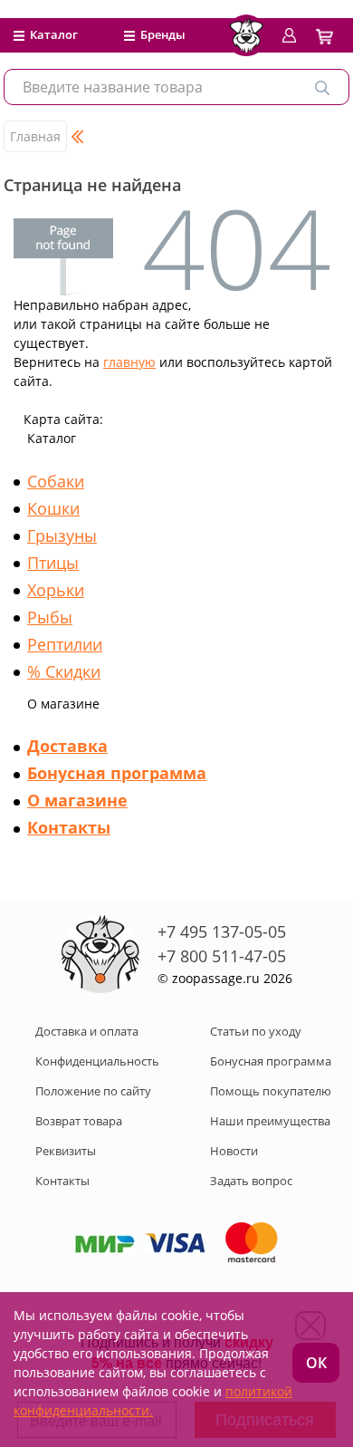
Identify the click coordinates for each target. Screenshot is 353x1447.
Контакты (68, 827)
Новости (234, 1151)
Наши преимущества (270, 1121)
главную (129, 362)
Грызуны (62, 535)
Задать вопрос (251, 1180)
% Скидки (63, 671)
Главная (35, 136)
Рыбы (49, 617)
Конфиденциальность (97, 1061)
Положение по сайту (93, 1091)
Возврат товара (78, 1121)
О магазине (77, 800)
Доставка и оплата (86, 1031)
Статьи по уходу (255, 1031)
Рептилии (64, 644)
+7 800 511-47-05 (221, 956)
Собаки (55, 481)
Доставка (67, 746)
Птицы (53, 563)
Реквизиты (65, 1151)
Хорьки (55, 590)
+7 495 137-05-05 (221, 931)
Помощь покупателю (270, 1091)
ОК (316, 1363)
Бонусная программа (116, 773)
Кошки (53, 508)
